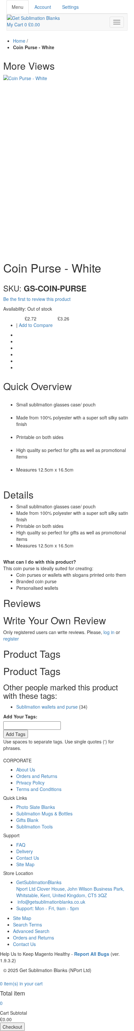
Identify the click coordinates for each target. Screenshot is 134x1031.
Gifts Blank (27, 820)
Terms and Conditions (38, 789)
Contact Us (27, 857)
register (11, 638)
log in (108, 632)
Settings (70, 7)
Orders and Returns (36, 776)
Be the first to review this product (37, 299)
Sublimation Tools (34, 826)
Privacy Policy (30, 782)
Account (42, 7)
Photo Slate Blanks (35, 807)
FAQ (20, 844)
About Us (25, 769)
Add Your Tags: (20, 716)
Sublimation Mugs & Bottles (44, 813)
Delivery (24, 851)
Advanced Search (31, 931)
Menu (17, 7)
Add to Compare (36, 325)
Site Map (25, 864)
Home (19, 40)
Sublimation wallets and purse (47, 706)
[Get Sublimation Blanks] (33, 17)
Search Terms (27, 924)
